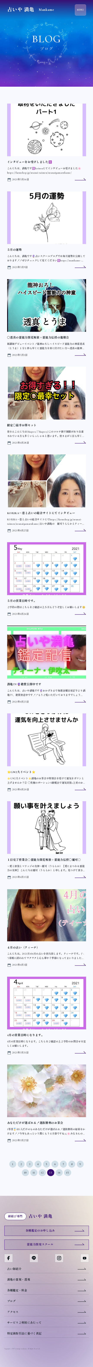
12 (42, 1172)
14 (59, 1172)
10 (25, 1172)
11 (34, 1172)
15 (67, 1172)
